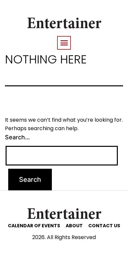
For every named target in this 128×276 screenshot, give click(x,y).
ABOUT (74, 225)
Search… (17, 137)
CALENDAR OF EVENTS (34, 225)
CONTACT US (104, 225)
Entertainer (64, 24)
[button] (64, 43)
